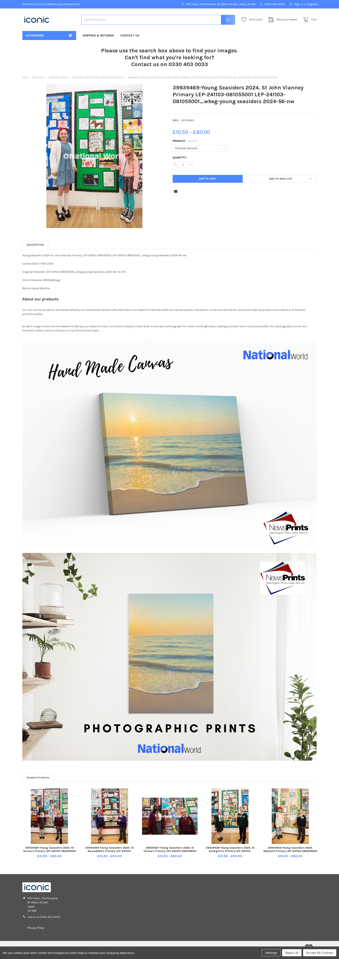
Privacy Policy (35, 927)
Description (35, 244)
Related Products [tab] (38, 777)
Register (312, 4)
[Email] (176, 191)
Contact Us (129, 35)
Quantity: (180, 157)
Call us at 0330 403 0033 (43, 917)
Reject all (291, 953)
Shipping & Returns (98, 35)
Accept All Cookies (319, 953)
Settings (271, 953)
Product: (185, 141)
